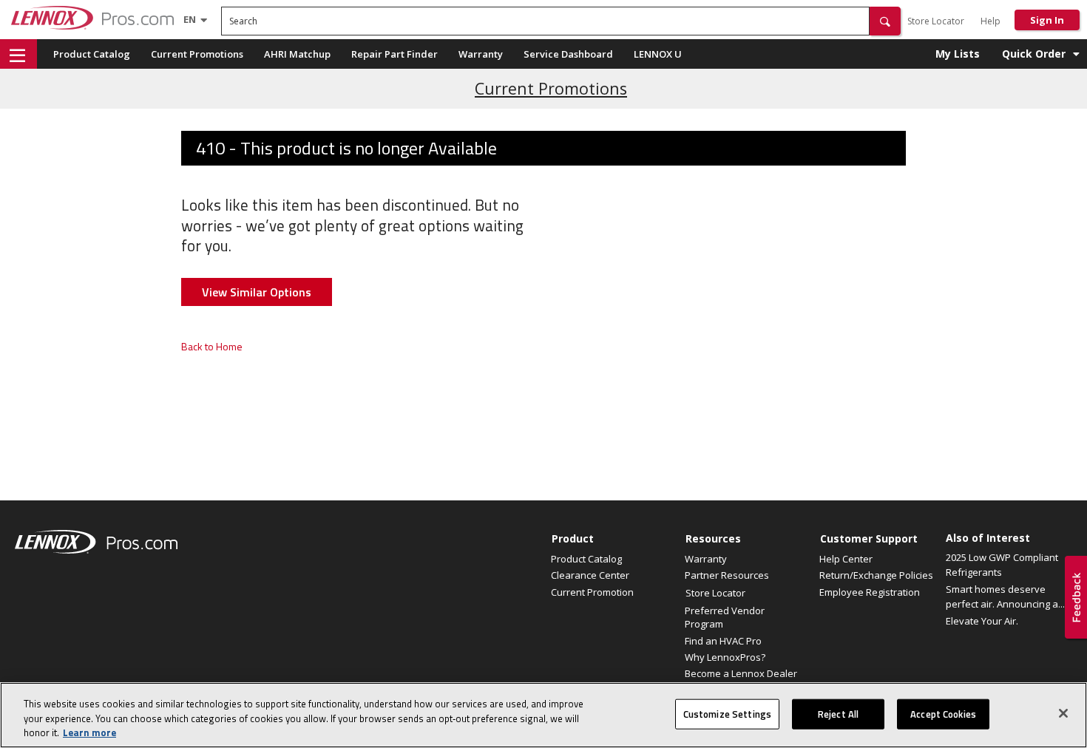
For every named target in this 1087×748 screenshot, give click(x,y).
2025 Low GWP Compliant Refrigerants (1002, 565)
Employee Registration (869, 592)
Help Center (846, 558)
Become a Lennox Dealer (741, 673)
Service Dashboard (568, 54)
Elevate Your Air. (982, 621)
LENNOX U (658, 54)
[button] (885, 21)
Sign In (1047, 20)
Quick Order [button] (1034, 54)
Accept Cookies (943, 713)
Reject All (838, 713)
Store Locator (935, 21)
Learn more (89, 732)
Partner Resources (727, 575)
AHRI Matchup (297, 54)
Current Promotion (592, 592)
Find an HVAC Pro (723, 640)
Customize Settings (727, 713)
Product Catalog (91, 54)
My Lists (957, 54)
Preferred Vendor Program (725, 617)
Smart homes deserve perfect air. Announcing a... (1005, 596)
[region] (543, 715)
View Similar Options (256, 292)
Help (990, 21)
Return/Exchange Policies (876, 575)
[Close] (1063, 713)
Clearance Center (590, 575)
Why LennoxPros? (725, 657)
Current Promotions (197, 54)
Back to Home (212, 346)
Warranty (480, 54)
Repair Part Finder (394, 54)
